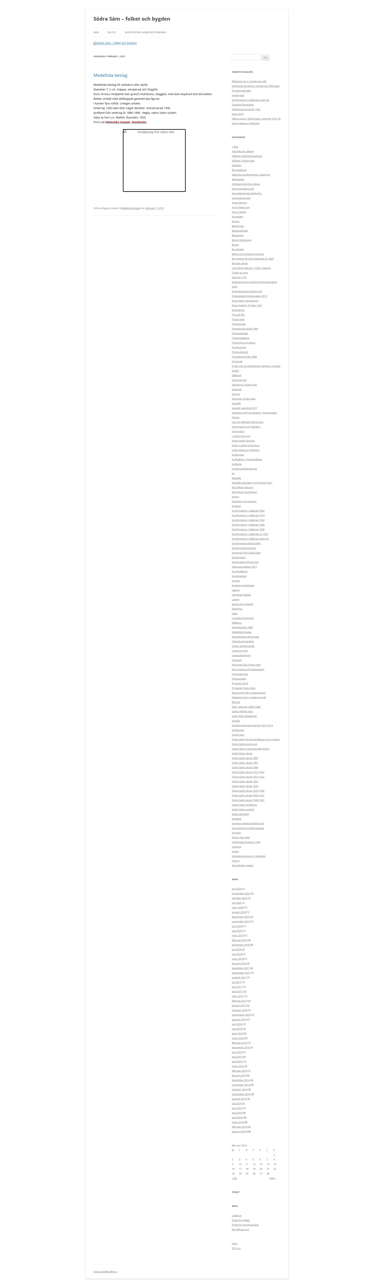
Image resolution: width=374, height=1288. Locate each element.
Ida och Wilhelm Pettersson (248, 422)
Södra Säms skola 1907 (245, 762)
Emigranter (238, 310)
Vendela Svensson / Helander (249, 856)
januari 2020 (239, 912)
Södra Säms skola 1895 (245, 758)
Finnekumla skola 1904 (245, 328)
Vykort (236, 860)
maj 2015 (237, 1057)
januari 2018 (239, 963)
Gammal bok (239, 380)
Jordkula (236, 464)
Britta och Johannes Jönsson (248, 254)
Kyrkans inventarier (243, 585)
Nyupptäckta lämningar (245, 636)
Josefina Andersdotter (244, 468)
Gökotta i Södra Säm (244, 398)
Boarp (235, 244)
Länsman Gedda (241, 594)
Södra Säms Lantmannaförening (250, 748)
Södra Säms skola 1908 (245, 767)
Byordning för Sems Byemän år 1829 (253, 258)
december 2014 (241, 1080)
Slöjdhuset (238, 730)
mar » (272, 1178)
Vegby (235, 851)
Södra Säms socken (243, 809)
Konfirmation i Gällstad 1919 (248, 515)
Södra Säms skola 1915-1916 (248, 772)
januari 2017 (239, 1005)
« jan (234, 1178)
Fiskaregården (240, 333)
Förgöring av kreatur (244, 342)
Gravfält (236, 403)
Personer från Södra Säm (246, 664)
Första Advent (240, 352)
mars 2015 (238, 1066)
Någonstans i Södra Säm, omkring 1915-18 (256, 118)
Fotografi (237, 361)
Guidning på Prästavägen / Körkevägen (254, 412)
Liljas (234, 613)
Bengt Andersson (242, 240)
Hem (96, 32)
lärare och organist (242, 604)
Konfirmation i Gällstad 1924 (248, 520)
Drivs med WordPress (105, 1271)
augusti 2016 (239, 1019)
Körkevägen (239, 557)
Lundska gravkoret (243, 618)
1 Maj (235, 146)
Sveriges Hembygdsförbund (248, 823)
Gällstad (236, 375)
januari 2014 (239, 1131)
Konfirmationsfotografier (246, 543)
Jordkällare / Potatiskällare (247, 459)
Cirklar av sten (240, 272)
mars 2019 (238, 935)
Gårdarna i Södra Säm (244, 384)
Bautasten (238, 235)
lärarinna (237, 608)
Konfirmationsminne (244, 548)
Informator (238, 431)
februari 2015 (239, 1071)
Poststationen (240, 674)
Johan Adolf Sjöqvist (243, 440)
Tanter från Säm (241, 837)
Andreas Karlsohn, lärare (246, 184)
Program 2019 (240, 683)
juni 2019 (237, 926)
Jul (233, 473)
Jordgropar (238, 95)
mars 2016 (238, 1038)
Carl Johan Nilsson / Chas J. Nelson (251, 268)
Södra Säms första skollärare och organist (256, 739)
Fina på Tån (238, 314)
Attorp (235, 221)
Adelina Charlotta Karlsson (247, 156)
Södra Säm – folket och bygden (132, 18)
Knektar (236, 506)
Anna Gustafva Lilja (243, 188)
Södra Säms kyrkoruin (244, 744)
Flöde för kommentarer (245, 1225)
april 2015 (237, 1061)
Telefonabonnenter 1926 (246, 109)
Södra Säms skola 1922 (245, 781)
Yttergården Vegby (242, 865)
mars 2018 (238, 959)
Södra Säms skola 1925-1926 (248, 790)
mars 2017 (238, 996)
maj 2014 (237, 1113)
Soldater (237, 818)
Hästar (236, 417)
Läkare (236, 590)
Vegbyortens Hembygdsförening (145, 32)
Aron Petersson (241, 207)
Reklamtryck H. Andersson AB (249, 81)
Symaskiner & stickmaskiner (248, 828)
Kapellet (236, 478)
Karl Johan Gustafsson (244, 492)
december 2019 (241, 916)
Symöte (236, 832)
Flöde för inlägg (241, 1220)
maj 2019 (237, 931)
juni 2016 (237, 1024)
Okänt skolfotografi (243, 646)
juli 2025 (236, 888)
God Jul (236, 394)
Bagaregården (240, 230)
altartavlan (238, 179)
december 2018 (241, 945)
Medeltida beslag (110, 75)
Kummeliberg (239, 571)
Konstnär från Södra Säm (246, 552)
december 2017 (241, 968)
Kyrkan (236, 580)
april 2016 (237, 1033)
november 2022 (241, 893)
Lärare (235, 599)
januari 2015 (239, 1075)
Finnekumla (238, 324)
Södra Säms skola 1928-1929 (248, 800)
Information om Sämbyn (246, 426)
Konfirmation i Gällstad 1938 (248, 529)
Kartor (235, 496)
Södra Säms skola (242, 753)
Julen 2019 (237, 114)
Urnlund (236, 846)
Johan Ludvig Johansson (245, 445)
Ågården (237, 165)
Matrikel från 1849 (242, 627)
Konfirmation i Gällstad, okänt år (250, 100)
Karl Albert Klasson (242, 487)
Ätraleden (237, 216)
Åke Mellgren (239, 170)
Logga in (237, 1215)
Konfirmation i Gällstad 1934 (248, 524)
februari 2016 (239, 1043)
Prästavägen (239, 678)
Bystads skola (240, 263)
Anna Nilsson (239, 202)
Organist (237, 660)
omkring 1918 (240, 650)
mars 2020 (238, 907)
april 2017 (237, 991)
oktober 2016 (239, 1010)
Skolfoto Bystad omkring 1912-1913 (252, 725)
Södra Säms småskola (244, 804)
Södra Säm (238, 734)
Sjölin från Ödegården (244, 716)
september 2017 (241, 973)
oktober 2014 (239, 1089)
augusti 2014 (239, 1099)
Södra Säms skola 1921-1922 (248, 776)
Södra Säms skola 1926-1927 (248, 795)
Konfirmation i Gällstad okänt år (250, 538)
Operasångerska (241, 655)
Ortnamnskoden (241, 90)
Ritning (236, 702)
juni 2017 (237, 987)
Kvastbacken (239, 576)
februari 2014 (239, 1127)
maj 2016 (237, 1029)
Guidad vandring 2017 (244, 408)
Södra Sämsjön (240, 814)
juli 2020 (236, 902)
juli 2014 (236, 1103)
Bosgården (238, 249)
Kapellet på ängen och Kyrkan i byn (252, 482)
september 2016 (241, 1015)
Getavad (237, 389)
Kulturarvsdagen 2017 (244, 566)
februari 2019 (239, 940)
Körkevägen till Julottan (245, 562)
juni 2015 (237, 1052)
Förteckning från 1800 (244, 356)
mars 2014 (238, 1122)
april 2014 (237, 1117)
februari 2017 (239, 1001)
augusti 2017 (239, 977)
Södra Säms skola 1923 (245, 786)
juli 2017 (236, 982)
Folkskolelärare (240, 338)
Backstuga (238, 226)
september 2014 (241, 1094)
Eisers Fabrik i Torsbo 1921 (247, 305)
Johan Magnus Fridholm (245, 123)
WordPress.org (240, 1229)
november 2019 (241, 921)
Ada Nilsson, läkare (243, 151)
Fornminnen (239, 347)
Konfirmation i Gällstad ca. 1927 (250, 534)
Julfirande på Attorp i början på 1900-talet (256, 86)
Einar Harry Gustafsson (245, 300)
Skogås (236, 720)
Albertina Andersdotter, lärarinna (251, 174)
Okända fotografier (243, 104)
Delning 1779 (239, 277)
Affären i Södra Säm (243, 160)
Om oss (111, 32)
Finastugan (238, 319)
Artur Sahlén (239, 212)
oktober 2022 (239, 898)
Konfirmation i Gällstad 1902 (248, 510)
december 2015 (241, 1047)
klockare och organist (244, 501)
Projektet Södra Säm (244, 688)
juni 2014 (237, 1108)
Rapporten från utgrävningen (249, 692)
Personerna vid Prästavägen (248, 669)
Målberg (236, 622)
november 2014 (241, 1085)
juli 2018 (236, 949)
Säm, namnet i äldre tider (246, 706)
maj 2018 (237, 954)
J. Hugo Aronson (241, 436)
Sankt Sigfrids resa (242, 711)
